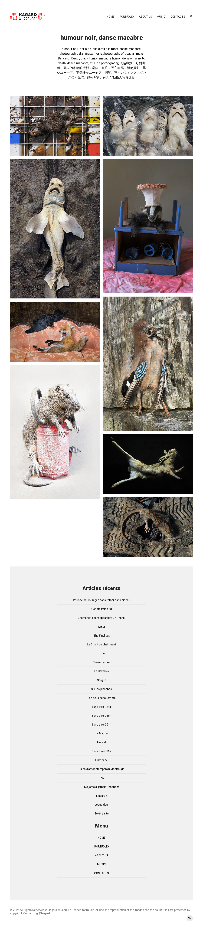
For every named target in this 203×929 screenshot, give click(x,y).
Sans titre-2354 (101, 715)
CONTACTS (177, 16)
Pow (101, 778)
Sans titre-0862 (101, 751)
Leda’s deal (101, 804)
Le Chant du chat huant (101, 644)
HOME (111, 16)
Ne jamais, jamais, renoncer (101, 786)
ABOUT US (145, 16)
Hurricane (101, 760)
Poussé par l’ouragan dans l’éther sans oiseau (101, 600)
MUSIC (161, 16)
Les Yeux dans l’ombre (102, 698)
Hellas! (101, 742)
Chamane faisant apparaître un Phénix (101, 617)
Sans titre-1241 (101, 706)
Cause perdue (101, 662)
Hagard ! (101, 795)
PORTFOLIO (126, 16)
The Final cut (102, 635)
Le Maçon (101, 733)
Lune (101, 653)
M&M (101, 626)
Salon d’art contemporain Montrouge (101, 769)
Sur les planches (101, 689)
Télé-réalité (102, 813)
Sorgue (101, 680)
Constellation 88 (101, 609)
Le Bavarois (101, 671)
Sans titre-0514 (101, 724)
